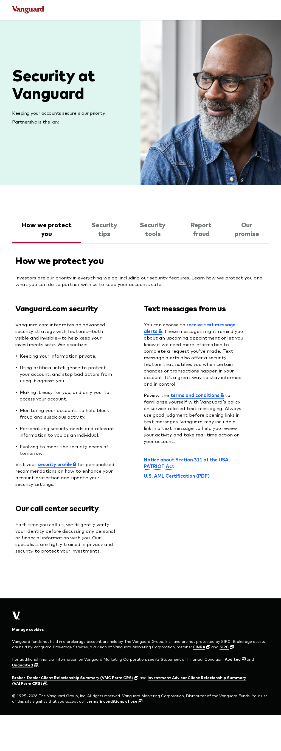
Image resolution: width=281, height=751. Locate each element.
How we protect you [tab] (47, 229)
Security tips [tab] (104, 229)
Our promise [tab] (247, 229)
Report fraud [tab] (201, 229)
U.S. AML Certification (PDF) (177, 475)
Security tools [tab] (152, 229)
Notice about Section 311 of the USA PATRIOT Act (186, 462)
